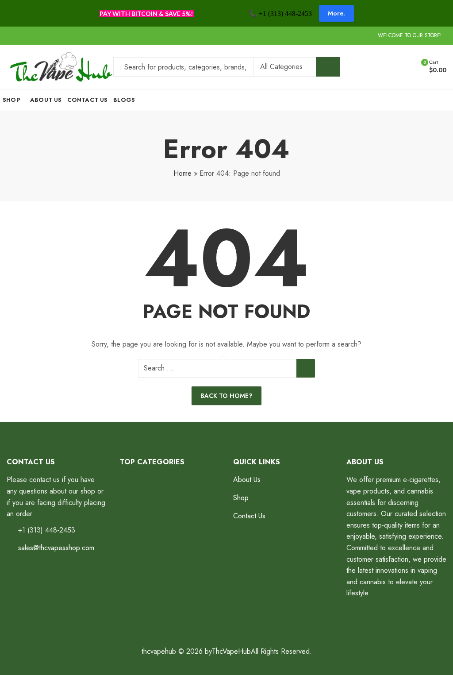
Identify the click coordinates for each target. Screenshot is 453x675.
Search (328, 67)
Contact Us (249, 516)
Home (182, 173)
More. (336, 13)
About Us (247, 479)
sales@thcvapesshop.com (56, 548)
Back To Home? (226, 395)
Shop (241, 498)
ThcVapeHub (231, 651)
